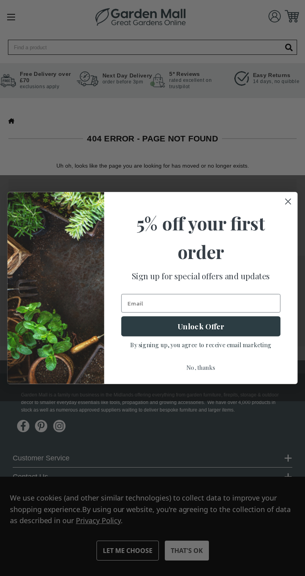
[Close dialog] (288, 201)
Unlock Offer (201, 326)
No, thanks (200, 367)
